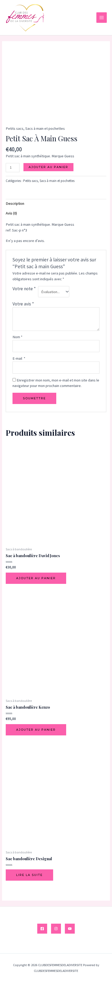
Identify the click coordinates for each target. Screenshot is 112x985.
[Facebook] (42, 929)
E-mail (19, 358)
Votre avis (23, 304)
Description (15, 203)
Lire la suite (29, 875)
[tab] (56, 203)
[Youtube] (70, 929)
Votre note (24, 289)
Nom (17, 337)
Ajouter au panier (48, 167)
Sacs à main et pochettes (45, 128)
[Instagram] (56, 929)
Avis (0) (11, 213)
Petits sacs (14, 128)
